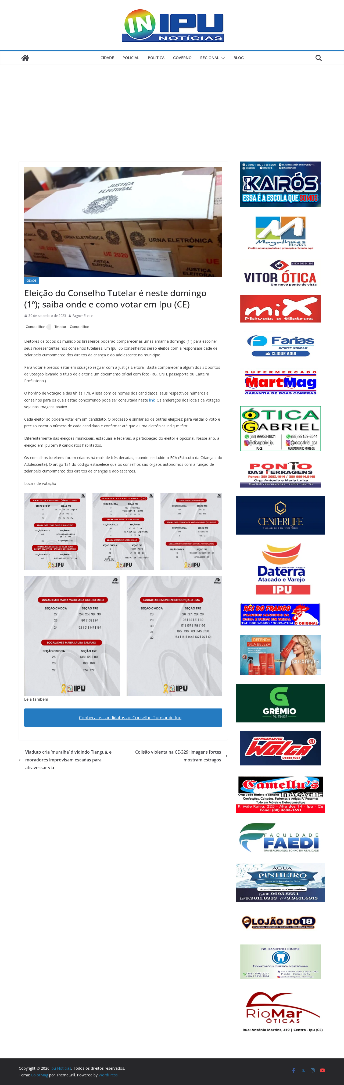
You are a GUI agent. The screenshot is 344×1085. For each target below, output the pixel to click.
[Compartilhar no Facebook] (34, 327)
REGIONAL (209, 57)
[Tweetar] (59, 327)
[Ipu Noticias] (25, 58)
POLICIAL (131, 57)
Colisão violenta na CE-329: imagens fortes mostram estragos (178, 756)
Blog (239, 57)
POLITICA (156, 57)
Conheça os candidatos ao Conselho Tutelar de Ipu (130, 718)
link (152, 400)
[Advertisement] (172, 105)
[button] (222, 58)
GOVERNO (182, 57)
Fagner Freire (83, 315)
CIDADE (107, 57)
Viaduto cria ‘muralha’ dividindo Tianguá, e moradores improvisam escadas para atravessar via (68, 760)
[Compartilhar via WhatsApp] (78, 327)
